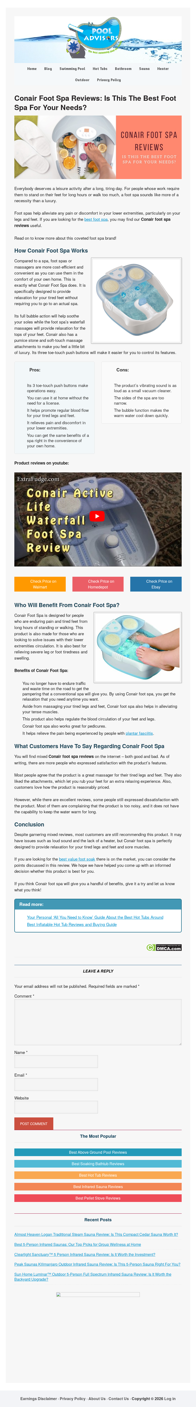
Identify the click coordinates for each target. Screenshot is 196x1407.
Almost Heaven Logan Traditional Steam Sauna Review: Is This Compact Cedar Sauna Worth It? (96, 1234)
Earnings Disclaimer (38, 1398)
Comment (24, 996)
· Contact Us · (119, 1398)
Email (20, 1075)
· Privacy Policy (72, 1398)
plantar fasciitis (139, 733)
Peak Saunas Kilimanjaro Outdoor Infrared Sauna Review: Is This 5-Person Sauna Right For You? (97, 1264)
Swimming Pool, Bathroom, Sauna (98, 37)
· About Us (96, 1398)
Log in (170, 1398)
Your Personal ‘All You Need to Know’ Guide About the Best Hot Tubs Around (95, 917)
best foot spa (96, 219)
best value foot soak (77, 859)
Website (21, 1098)
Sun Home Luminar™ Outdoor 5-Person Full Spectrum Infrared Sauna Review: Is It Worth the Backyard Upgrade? (92, 1276)
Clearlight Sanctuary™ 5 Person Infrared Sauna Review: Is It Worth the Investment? (84, 1254)
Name (21, 1052)
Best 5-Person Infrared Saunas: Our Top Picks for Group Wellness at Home (77, 1244)
